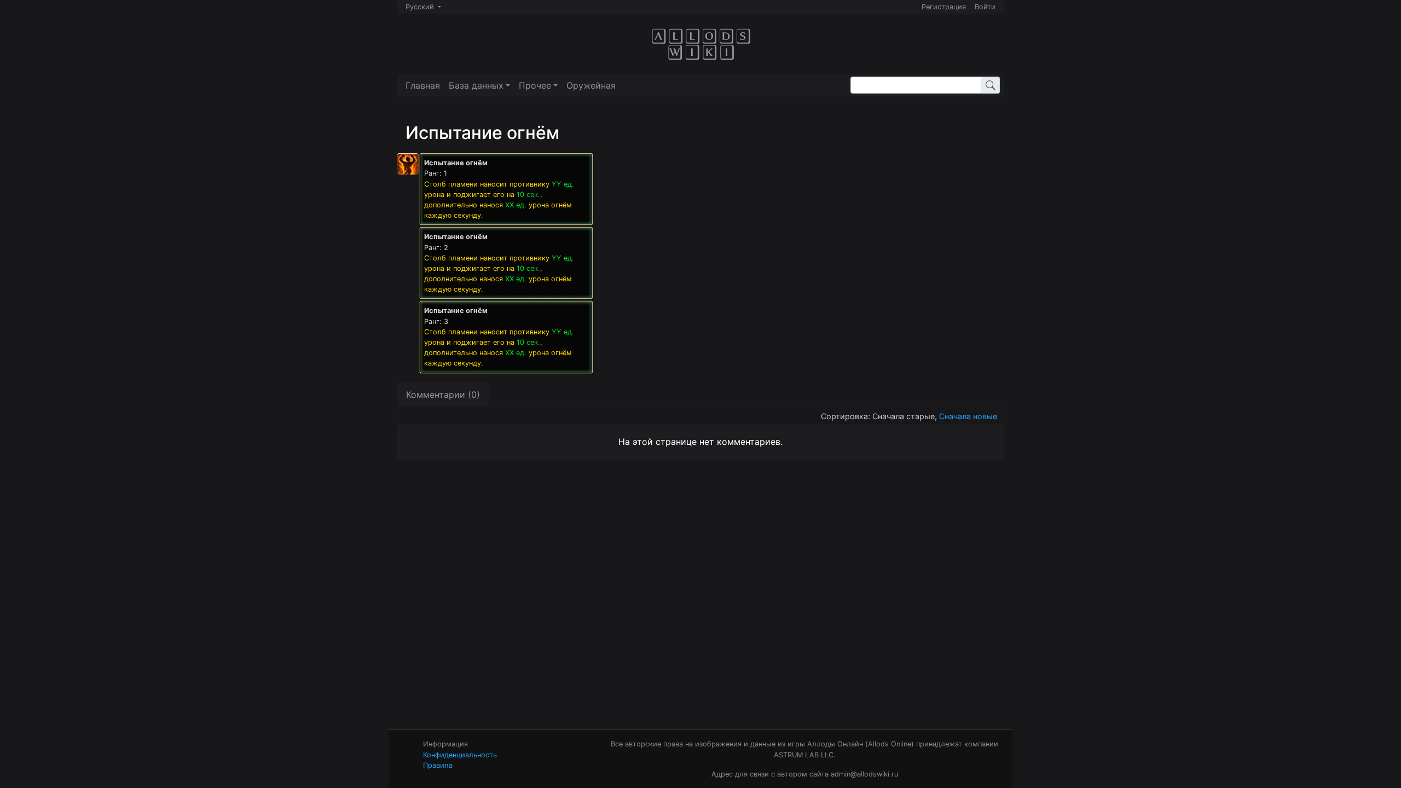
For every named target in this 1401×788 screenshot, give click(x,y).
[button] (479, 85)
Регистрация (944, 7)
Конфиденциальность (460, 755)
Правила (438, 765)
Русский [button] (421, 7)
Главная (423, 85)
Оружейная (591, 85)
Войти (985, 7)
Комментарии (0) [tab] (443, 394)
